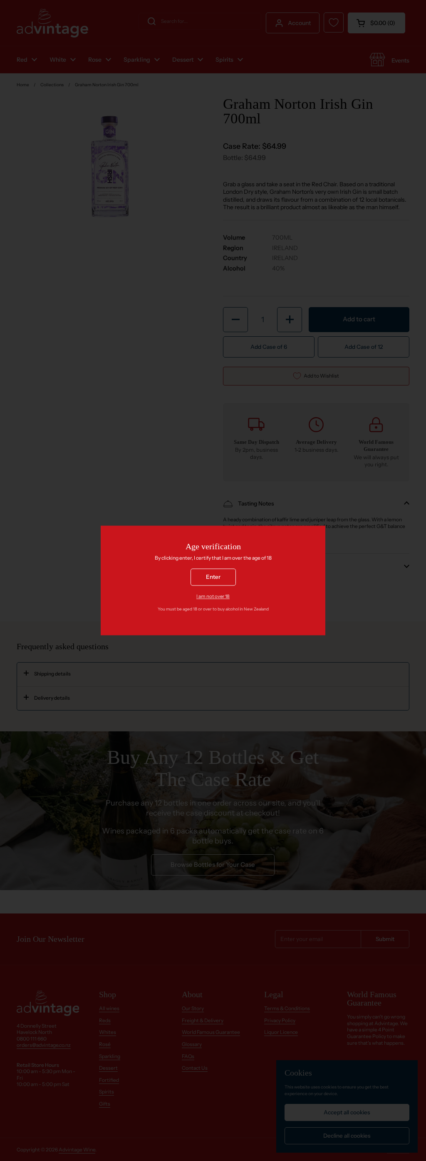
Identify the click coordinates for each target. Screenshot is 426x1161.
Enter (213, 577)
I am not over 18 (213, 596)
